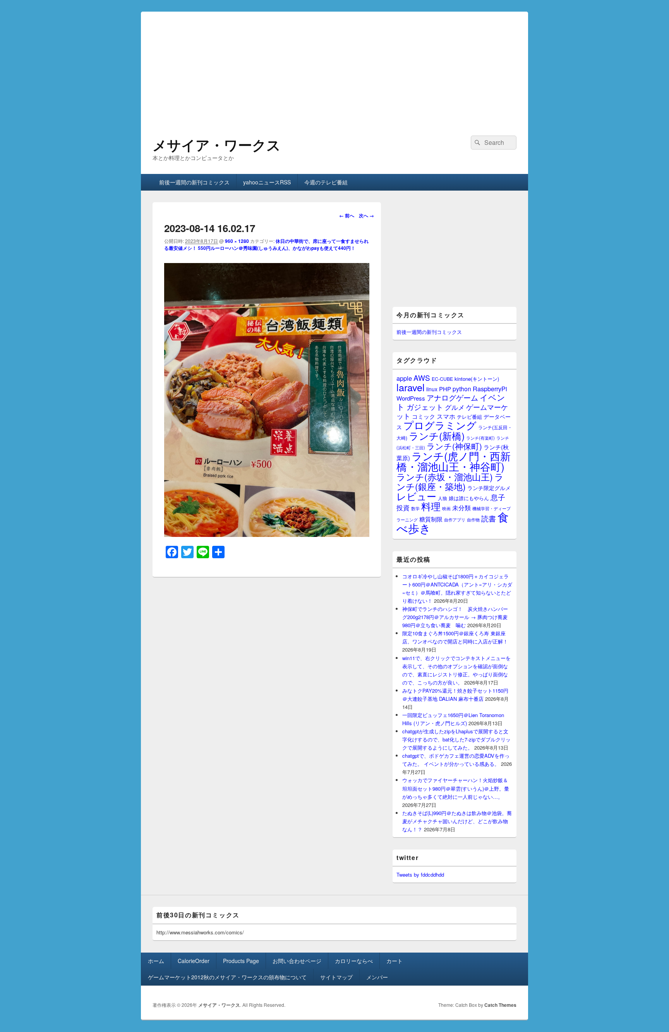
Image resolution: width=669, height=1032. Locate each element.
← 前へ (346, 215)
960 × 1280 (237, 240)
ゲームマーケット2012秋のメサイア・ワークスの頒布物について (227, 977)
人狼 (442, 498)
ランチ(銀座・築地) (450, 481)
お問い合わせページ (297, 961)
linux (431, 389)
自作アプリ (454, 519)
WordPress (410, 398)
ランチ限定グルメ (489, 488)
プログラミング (440, 425)
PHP (445, 389)
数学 (415, 508)
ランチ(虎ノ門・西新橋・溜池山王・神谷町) (453, 461)
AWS (421, 377)
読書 (488, 518)
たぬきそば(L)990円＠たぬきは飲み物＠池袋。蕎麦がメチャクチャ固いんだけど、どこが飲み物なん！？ (457, 821)
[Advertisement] (334, 66)
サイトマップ (336, 977)
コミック (423, 416)
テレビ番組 (469, 416)
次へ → (366, 215)
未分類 (461, 507)
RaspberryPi (490, 388)
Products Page (241, 961)
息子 (498, 497)
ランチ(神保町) (454, 446)
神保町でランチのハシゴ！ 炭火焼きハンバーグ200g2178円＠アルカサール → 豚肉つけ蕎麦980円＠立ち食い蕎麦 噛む (455, 617)
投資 (403, 507)
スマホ (446, 416)
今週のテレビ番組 (326, 182)
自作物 (473, 519)
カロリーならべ (354, 961)
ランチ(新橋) (437, 435)
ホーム (156, 961)
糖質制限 (431, 519)
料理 (431, 506)
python (462, 388)
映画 (446, 508)
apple (404, 378)
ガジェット (425, 406)
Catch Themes (500, 1004)
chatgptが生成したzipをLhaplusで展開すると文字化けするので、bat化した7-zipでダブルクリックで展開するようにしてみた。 (456, 739)
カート (394, 961)
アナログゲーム (452, 397)
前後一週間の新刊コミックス (194, 182)
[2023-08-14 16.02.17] (266, 534)
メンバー (377, 977)
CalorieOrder (193, 961)
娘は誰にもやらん (469, 498)
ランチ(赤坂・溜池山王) (444, 476)
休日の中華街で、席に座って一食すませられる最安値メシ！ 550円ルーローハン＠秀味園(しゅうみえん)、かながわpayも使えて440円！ (266, 244)
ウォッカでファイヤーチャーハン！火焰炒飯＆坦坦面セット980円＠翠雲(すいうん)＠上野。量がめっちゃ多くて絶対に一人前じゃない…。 (455, 788)
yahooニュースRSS (267, 182)
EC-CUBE (442, 378)
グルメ (455, 407)
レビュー (416, 496)
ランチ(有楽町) (480, 438)
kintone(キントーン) (477, 378)
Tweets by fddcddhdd (420, 874)
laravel (410, 387)
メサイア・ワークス (217, 144)
